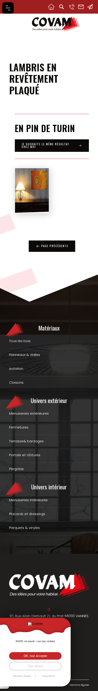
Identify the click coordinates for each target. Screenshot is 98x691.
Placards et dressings (27, 513)
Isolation (16, 368)
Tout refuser (35, 666)
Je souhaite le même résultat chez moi (46, 145)
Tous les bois (20, 340)
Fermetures (18, 427)
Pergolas (16, 468)
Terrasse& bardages (26, 441)
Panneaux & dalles (24, 354)
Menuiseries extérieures (29, 413)
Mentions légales (79, 685)
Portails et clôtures (24, 455)
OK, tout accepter (35, 656)
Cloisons (16, 382)
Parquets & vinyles (24, 527)
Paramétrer (48, 676)
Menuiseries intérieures (28, 500)
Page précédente (54, 246)
